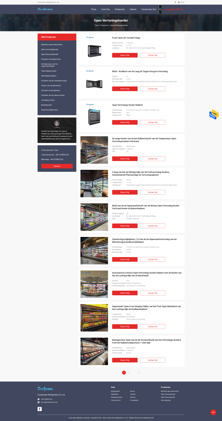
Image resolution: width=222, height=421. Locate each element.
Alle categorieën (166, 400)
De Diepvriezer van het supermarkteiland (49, 65)
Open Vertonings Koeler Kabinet (127, 105)
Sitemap (132, 397)
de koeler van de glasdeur (50, 90)
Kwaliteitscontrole (116, 397)
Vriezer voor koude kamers (51, 85)
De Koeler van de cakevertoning (52, 95)
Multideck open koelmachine (51, 44)
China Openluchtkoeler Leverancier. (79, 418)
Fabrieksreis (115, 394)
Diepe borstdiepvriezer (49, 110)
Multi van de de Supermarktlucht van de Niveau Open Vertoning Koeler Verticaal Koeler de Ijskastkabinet (145, 207)
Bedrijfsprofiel (115, 391)
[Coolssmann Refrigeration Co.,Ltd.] (45, 9)
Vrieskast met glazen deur (51, 59)
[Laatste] (139, 373)
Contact (57, 166)
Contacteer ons (116, 400)
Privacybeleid (134, 400)
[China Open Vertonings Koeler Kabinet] (94, 116)
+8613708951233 (56, 159)
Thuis (96, 25)
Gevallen (133, 394)
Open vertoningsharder (49, 49)
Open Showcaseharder (49, 54)
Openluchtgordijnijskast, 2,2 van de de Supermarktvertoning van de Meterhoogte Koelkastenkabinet (144, 240)
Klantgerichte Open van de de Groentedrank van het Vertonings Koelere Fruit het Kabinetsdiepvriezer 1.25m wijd (146, 341)
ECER (152, 418)
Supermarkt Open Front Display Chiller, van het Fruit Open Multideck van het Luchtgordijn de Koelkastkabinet (146, 307)
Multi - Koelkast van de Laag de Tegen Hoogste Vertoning (140, 71)
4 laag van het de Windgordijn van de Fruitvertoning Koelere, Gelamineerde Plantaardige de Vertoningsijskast (141, 173)
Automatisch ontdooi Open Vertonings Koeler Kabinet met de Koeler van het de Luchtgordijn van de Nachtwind (147, 274)
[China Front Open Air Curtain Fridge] (94, 49)
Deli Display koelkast (48, 76)
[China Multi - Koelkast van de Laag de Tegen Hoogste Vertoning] (94, 83)
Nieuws (132, 391)
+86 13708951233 (62, 155)
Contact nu (152, 55)
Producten (104, 25)
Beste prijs (124, 55)
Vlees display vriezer (48, 71)
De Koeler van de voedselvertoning (54, 81)
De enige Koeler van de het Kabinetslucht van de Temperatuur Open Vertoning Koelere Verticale (144, 139)
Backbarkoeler (46, 105)
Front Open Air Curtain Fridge (126, 38)
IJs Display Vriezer (48, 100)
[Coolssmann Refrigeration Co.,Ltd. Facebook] (175, 2)
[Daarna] (134, 373)
